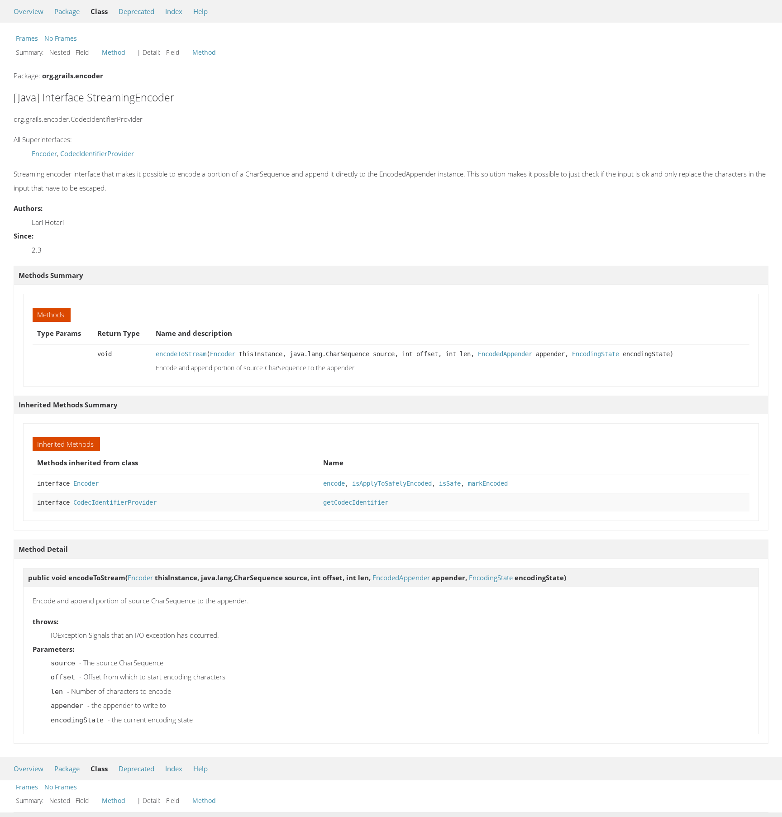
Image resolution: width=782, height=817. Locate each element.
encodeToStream (181, 354)
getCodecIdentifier (355, 502)
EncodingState (595, 354)
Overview (28, 11)
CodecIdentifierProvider (97, 153)
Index (173, 11)
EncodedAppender (505, 354)
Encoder (44, 153)
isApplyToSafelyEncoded (392, 483)
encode (334, 483)
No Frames (60, 38)
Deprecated (136, 11)
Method (113, 52)
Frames (27, 38)
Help (200, 11)
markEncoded (488, 483)
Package (67, 11)
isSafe (450, 483)
